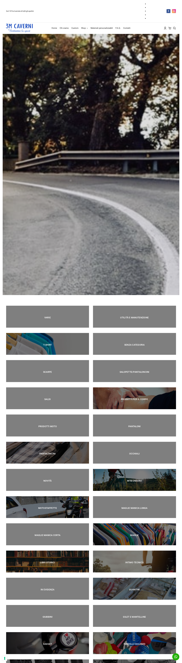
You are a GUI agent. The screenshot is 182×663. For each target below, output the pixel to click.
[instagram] (174, 11)
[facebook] (168, 11)
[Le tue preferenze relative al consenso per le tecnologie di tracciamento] (4, 658)
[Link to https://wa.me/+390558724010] (175, 656)
